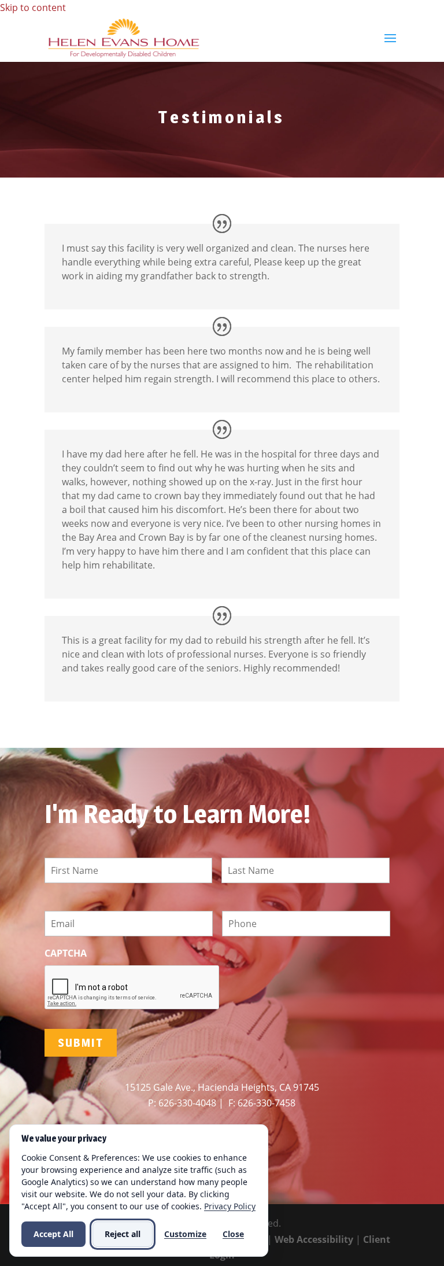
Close (233, 1233)
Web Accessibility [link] (314, 1239)
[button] (390, 45)
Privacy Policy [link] (230, 1206)
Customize (185, 1233)
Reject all (122, 1233)
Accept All (53, 1233)
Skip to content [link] (33, 7)
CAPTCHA (66, 953)
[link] (124, 37)
